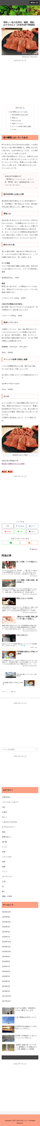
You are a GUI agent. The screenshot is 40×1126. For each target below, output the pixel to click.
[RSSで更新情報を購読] (29, 543)
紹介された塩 (16, 120)
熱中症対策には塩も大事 (20, 115)
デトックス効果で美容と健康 (21, 126)
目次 (17, 108)
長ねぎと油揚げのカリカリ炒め (13, 464)
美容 (5, 471)
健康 (11, 471)
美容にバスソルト (18, 123)
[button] (32, 531)
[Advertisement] (20, 82)
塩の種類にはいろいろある (19, 112)
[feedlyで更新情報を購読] (11, 543)
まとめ (14, 129)
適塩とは (15, 118)
